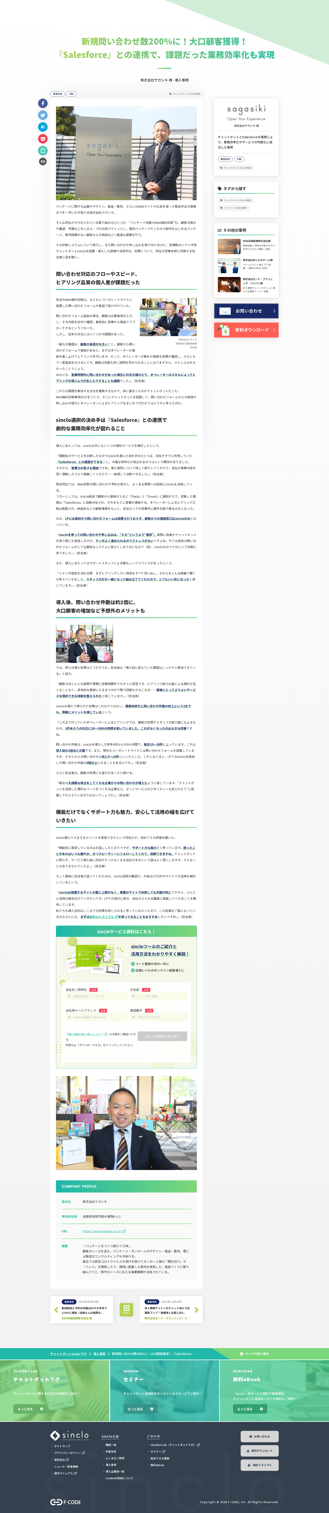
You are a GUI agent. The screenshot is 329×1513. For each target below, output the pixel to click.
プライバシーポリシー (67, 1453)
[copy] (43, 161)
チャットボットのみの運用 (186, 93)
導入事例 (99, 1353)
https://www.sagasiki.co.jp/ (102, 1231)
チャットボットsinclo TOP (68, 1353)
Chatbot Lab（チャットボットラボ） (173, 1445)
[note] (43, 150)
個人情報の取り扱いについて (85, 1034)
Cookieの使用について (119, 1478)
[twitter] (43, 115)
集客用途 (57, 93)
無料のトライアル (101, 916)
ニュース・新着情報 (66, 1466)
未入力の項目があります (162, 1036)
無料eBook (157, 1465)
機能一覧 (111, 1445)
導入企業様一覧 (115, 1471)
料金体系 (111, 1451)
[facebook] (43, 103)
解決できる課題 (160, 1458)
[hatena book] (43, 127)
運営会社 (59, 1460)
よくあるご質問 (115, 1458)
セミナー (156, 1451)
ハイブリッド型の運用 (235, 207)
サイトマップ (62, 1446)
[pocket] (43, 139)
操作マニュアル (63, 1473)
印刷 (71, 93)
